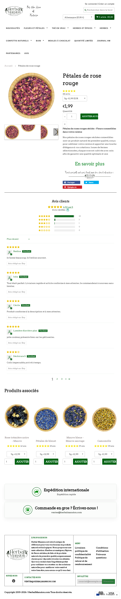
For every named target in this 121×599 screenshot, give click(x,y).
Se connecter (91, 4)
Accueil (8, 66)
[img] (13, 247)
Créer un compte (106, 4)
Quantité (67, 111)
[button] (69, 91)
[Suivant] (55, 132)
